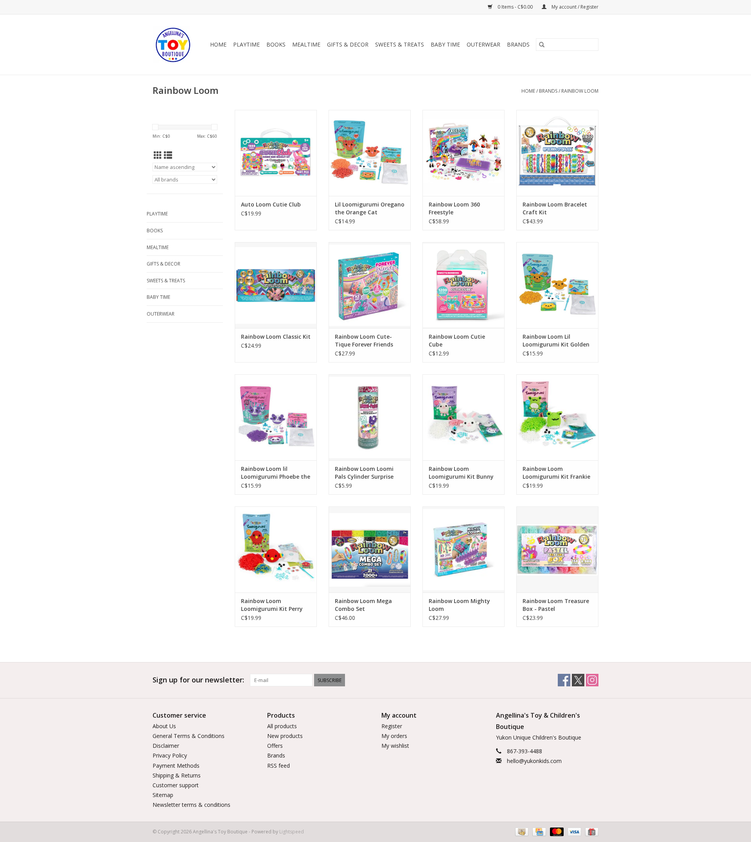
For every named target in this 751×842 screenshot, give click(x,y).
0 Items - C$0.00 (515, 7)
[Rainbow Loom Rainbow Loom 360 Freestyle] (463, 153)
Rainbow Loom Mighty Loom (459, 604)
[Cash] (521, 831)
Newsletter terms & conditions (191, 804)
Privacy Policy (170, 755)
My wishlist (395, 745)
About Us (164, 726)
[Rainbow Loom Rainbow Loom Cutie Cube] (463, 285)
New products (285, 736)
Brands (518, 44)
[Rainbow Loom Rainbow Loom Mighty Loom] (463, 549)
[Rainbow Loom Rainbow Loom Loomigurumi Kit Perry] (276, 549)
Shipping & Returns (177, 775)
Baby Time (445, 44)
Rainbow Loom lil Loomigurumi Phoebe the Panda (275, 473)
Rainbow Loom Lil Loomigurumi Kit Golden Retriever (556, 340)
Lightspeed (291, 831)
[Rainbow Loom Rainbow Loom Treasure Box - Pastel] (557, 549)
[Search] (542, 44)
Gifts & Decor (347, 44)
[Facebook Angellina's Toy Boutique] (564, 680)
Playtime (246, 44)
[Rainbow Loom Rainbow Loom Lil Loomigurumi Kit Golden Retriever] (557, 285)
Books (276, 44)
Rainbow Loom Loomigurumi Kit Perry (272, 604)
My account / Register (574, 7)
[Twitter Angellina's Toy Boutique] (578, 680)
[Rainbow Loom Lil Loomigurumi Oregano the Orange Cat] (370, 153)
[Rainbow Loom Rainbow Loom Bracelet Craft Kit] (557, 153)
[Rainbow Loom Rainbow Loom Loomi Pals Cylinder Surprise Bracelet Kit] (370, 417)
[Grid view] (158, 155)
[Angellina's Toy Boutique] (173, 44)
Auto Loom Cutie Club (271, 204)
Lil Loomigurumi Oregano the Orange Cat (369, 208)
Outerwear (483, 44)
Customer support (176, 785)
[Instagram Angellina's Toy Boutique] (592, 680)
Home (218, 44)
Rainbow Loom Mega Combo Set (363, 604)
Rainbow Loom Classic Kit (276, 336)
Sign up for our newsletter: (198, 680)
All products (282, 726)
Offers (275, 745)
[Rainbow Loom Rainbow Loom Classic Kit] (276, 285)
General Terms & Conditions (189, 736)
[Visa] (573, 831)
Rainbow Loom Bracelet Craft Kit (555, 208)
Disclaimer (166, 745)
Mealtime (306, 44)
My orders (394, 736)
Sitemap (163, 795)
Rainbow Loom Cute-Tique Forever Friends (364, 340)
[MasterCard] (556, 831)
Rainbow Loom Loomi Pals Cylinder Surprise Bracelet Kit (364, 473)
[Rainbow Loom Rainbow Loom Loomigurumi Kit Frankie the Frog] (557, 417)
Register (391, 726)
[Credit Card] (538, 831)
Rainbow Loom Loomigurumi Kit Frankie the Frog (556, 473)
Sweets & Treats (399, 44)
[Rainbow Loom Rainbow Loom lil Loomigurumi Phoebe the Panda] (276, 417)
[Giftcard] (590, 831)
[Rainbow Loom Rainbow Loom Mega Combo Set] (370, 549)
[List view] (168, 155)
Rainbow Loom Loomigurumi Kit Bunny (461, 472)
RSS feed (278, 765)
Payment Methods (176, 765)
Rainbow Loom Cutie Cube (457, 340)
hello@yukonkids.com (534, 761)
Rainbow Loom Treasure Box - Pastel (556, 604)
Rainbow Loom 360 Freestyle (454, 208)
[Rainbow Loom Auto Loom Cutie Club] (276, 153)
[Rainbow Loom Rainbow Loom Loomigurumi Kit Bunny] (463, 417)
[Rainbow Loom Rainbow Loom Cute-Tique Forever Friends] (370, 285)
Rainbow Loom (579, 91)
